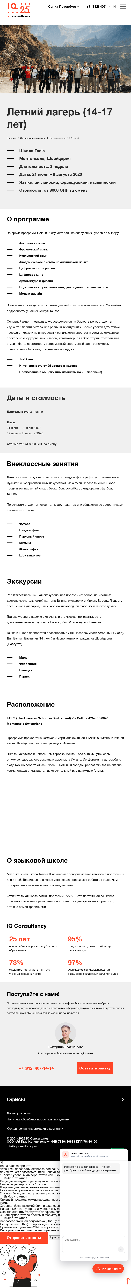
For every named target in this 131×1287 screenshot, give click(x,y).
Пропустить (58, 1237)
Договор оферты (19, 1113)
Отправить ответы (24, 1237)
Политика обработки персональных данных (38, 1119)
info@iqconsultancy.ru (22, 1146)
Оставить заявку (95, 1068)
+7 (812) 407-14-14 (36, 1068)
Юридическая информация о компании (35, 1128)
